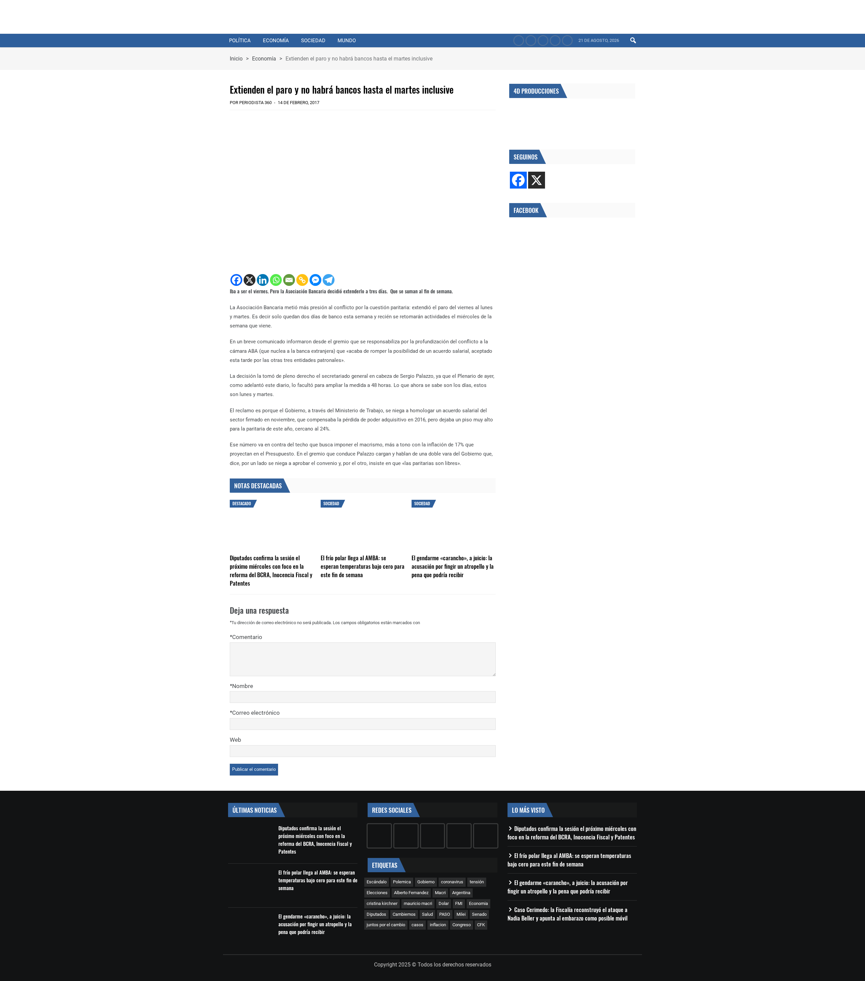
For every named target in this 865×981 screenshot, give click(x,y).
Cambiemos (404, 914)
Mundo (347, 41)
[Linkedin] (263, 280)
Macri (440, 892)
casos (417, 924)
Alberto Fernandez (411, 892)
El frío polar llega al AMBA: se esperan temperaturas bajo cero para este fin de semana (362, 566)
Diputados (376, 914)
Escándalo (377, 881)
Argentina (461, 892)
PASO (444, 914)
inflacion (438, 924)
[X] (249, 280)
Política (240, 41)
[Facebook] (236, 280)
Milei (461, 914)
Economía (276, 41)
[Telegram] (329, 280)
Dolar (444, 903)
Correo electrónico (256, 712)
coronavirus (452, 881)
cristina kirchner (382, 903)
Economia (478, 903)
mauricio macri (418, 903)
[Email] (289, 280)
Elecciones (377, 892)
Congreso (461, 924)
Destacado (241, 503)
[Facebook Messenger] (315, 280)
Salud (427, 914)
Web (235, 739)
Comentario (247, 637)
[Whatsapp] (276, 280)
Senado (479, 914)
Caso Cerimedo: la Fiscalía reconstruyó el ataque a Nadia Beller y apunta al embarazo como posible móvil (567, 913)
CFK (481, 924)
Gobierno (426, 881)
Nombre (242, 686)
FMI (459, 903)
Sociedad (313, 41)
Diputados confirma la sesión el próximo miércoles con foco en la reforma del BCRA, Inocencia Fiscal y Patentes (271, 570)
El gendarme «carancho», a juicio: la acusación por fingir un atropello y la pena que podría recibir (453, 566)
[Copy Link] (302, 280)
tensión (477, 881)
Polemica (402, 881)
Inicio (236, 58)
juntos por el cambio (386, 924)
